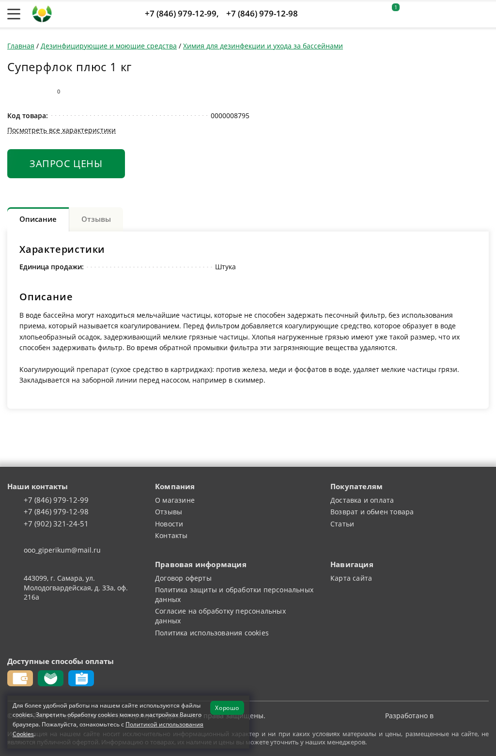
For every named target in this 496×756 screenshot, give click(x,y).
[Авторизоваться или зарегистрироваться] (369, 14)
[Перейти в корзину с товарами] (483, 14)
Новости (169, 523)
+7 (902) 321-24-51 (56, 524)
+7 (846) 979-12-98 (262, 13)
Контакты (171, 535)
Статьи (342, 523)
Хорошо (227, 707)
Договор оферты (183, 578)
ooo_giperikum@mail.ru (62, 550)
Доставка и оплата (362, 500)
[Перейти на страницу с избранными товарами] (413, 14)
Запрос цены (66, 163)
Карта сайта (351, 578)
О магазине (175, 500)
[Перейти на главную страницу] (42, 12)
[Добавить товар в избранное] (33, 91)
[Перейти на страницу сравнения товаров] (437, 14)
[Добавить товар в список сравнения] (13, 91)
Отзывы (168, 511)
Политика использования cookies (212, 632)
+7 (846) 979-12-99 (181, 13)
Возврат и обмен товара (372, 511)
